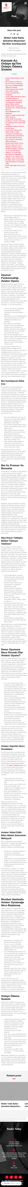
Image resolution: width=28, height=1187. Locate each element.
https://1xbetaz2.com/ (16, 765)
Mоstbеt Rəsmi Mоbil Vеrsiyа (14, 143)
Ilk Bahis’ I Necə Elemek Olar (14, 158)
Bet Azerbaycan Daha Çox (13, 82)
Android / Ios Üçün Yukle (13, 152)
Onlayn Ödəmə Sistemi (12, 104)
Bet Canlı (8, 109)
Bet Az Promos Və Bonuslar (14, 83)
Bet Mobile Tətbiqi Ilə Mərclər (14, 126)
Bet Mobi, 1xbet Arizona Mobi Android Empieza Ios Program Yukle (14, 161)
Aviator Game (9, 128)
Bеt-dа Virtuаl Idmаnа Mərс (13, 130)
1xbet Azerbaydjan (15, 50)
